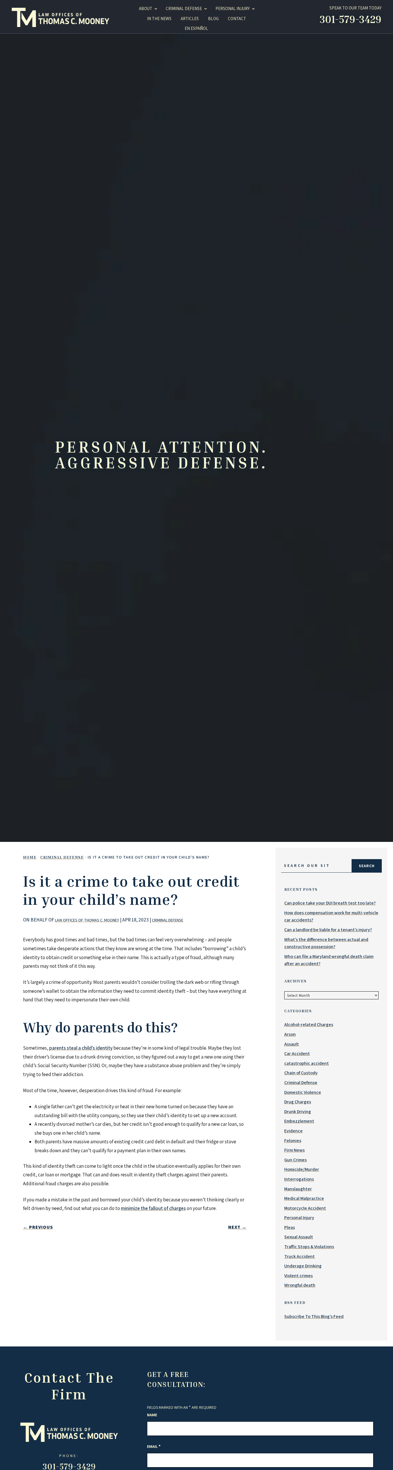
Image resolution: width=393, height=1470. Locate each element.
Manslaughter (298, 1189)
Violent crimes (298, 1276)
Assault (291, 1044)
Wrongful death (299, 1285)
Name (152, 1414)
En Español (196, 28)
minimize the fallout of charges (153, 1208)
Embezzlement (299, 1121)
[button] (361, 1454)
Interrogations (299, 1179)
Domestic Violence (302, 1092)
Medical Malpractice (304, 1198)
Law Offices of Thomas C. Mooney (87, 920)
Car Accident (297, 1053)
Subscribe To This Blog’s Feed (314, 1316)
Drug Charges (297, 1102)
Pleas (289, 1227)
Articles (190, 18)
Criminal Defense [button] (184, 8)
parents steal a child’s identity (80, 1048)
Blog (213, 18)
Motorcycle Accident (305, 1208)
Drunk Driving (297, 1112)
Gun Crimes (295, 1160)
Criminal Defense (167, 920)
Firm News (294, 1150)
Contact (237, 18)
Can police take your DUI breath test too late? (330, 903)
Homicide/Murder (301, 1169)
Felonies (292, 1141)
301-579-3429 (350, 19)
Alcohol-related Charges (308, 1024)
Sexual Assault (298, 1237)
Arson (290, 1034)
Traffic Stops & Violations (309, 1247)
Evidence (293, 1131)
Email (154, 1446)
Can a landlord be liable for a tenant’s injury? (328, 930)
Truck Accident (299, 1256)
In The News (159, 18)
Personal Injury (232, 8)
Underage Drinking (303, 1266)
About (145, 8)
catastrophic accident (306, 1063)
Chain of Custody (301, 1073)
